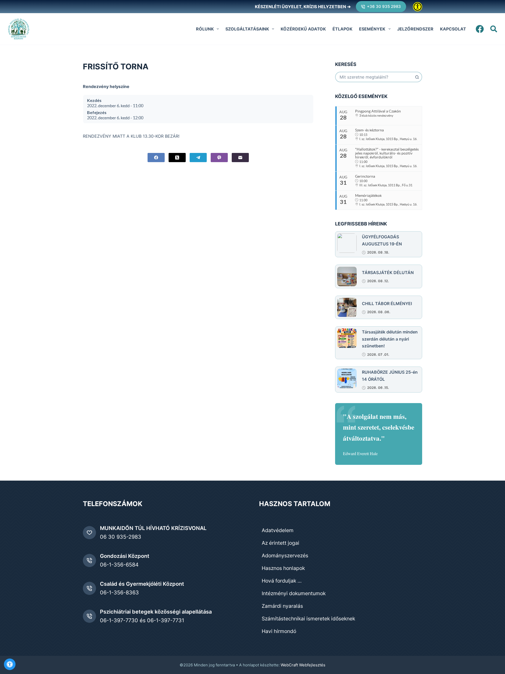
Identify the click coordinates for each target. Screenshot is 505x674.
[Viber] (219, 157)
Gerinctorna (365, 176)
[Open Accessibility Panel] (10, 664)
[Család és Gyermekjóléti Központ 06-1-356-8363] (89, 588)
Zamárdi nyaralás (282, 606)
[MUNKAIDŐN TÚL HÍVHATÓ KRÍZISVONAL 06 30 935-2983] (89, 532)
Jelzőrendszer (415, 29)
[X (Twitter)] (177, 157)
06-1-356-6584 (119, 565)
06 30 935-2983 (120, 537)
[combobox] (374, 77)
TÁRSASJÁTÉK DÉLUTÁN (388, 272)
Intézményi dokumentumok (294, 593)
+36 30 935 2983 (384, 6)
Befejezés (97, 112)
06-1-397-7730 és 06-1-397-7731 (142, 620)
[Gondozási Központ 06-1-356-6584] (89, 560)
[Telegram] (198, 157)
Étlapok (342, 29)
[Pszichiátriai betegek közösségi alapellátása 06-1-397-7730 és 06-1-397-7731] (89, 616)
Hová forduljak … (282, 581)
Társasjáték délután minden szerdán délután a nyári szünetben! (390, 338)
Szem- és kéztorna (369, 130)
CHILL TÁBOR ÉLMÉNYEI (387, 303)
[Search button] (417, 77)
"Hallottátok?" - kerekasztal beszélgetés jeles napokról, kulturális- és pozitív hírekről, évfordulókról (387, 153)
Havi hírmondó (279, 631)
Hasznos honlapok (283, 568)
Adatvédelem (278, 530)
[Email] (240, 157)
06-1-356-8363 (119, 592)
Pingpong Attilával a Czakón (378, 111)
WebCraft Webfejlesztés (303, 664)
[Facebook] (480, 29)
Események (372, 29)
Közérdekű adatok (303, 29)
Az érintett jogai (280, 543)
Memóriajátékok (368, 195)
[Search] (493, 28)
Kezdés (94, 100)
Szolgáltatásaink (247, 29)
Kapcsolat (453, 29)
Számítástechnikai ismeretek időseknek (308, 618)
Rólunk (205, 29)
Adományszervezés (285, 555)
